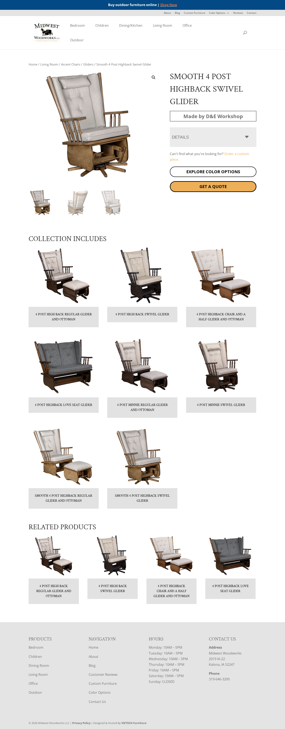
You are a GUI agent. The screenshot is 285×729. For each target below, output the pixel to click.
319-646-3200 (219, 679)
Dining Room (39, 665)
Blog (177, 13)
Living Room (162, 25)
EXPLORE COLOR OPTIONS (213, 171)
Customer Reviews (103, 674)
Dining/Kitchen (130, 25)
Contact (251, 13)
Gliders (88, 64)
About (167, 13)
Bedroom (77, 25)
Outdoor (77, 40)
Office (187, 25)
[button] (153, 77)
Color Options (217, 13)
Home (33, 64)
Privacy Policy (81, 723)
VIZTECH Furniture (133, 723)
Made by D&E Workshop (213, 116)
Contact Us (97, 701)
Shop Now (168, 5)
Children (102, 25)
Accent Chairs (70, 64)
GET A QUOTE (213, 186)
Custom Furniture (194, 13)
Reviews (238, 13)
